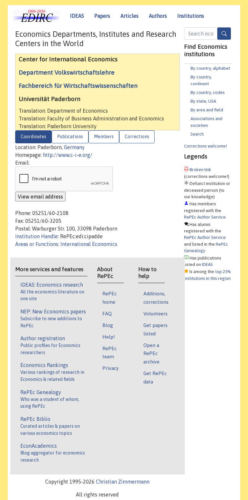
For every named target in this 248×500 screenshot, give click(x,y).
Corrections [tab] (137, 136)
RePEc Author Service (205, 216)
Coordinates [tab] (33, 136)
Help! (108, 337)
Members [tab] (104, 136)
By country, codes (208, 92)
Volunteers (155, 313)
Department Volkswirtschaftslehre (67, 72)
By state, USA (203, 101)
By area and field (207, 109)
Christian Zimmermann (123, 482)
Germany (74, 147)
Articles (129, 16)
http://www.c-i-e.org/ (67, 155)
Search (197, 134)
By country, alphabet (210, 68)
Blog (107, 325)
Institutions (190, 16)
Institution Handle (36, 236)
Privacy (110, 368)
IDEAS (77, 16)
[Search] (224, 33)
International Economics (88, 244)
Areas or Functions (36, 244)
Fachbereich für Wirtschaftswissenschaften (78, 85)
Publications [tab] (70, 136)
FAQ (107, 313)
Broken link (200, 169)
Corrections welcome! (205, 145)
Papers (102, 16)
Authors (158, 16)
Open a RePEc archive (151, 353)
